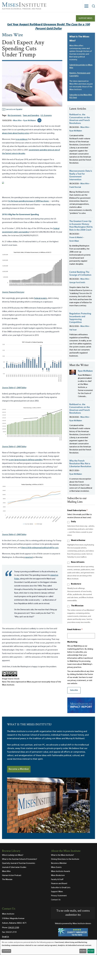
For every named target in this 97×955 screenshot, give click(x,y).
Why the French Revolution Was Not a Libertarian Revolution (80, 464)
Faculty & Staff (57, 879)
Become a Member (19, 769)
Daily (73, 522)
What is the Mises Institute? (62, 855)
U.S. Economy (46, 116)
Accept (91, 951)
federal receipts (40, 298)
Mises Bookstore (58, 875)
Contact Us (55, 900)
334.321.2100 (13, 928)
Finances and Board (59, 884)
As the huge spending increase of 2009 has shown (28, 201)
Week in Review (78, 540)
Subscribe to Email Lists (60, 888)
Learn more (72, 664)
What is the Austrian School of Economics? (19, 859)
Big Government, (15, 116)
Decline (83, 951)
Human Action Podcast (11, 875)
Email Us (5, 937)
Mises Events (56, 867)
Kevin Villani (74, 241)
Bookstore (76, 584)
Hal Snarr (73, 330)
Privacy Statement (59, 896)
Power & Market (76, 238)
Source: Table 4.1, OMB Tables (14, 388)
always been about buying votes (15, 133)
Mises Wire (12, 35)
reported (29, 557)
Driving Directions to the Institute (65, 859)
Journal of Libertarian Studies (14, 867)
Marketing (72, 642)
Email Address (74, 630)
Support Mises (85, 18)
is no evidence (22, 139)
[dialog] (48, 947)
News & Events (77, 562)
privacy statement (78, 680)
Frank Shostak (75, 187)
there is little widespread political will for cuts (39, 548)
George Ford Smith (77, 283)
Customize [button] (6, 951)
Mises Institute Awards (60, 871)
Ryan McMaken (29, 121)
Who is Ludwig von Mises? (12, 855)
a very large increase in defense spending (26, 460)
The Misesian (77, 606)
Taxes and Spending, (31, 116)
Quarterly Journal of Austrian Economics (18, 863)
